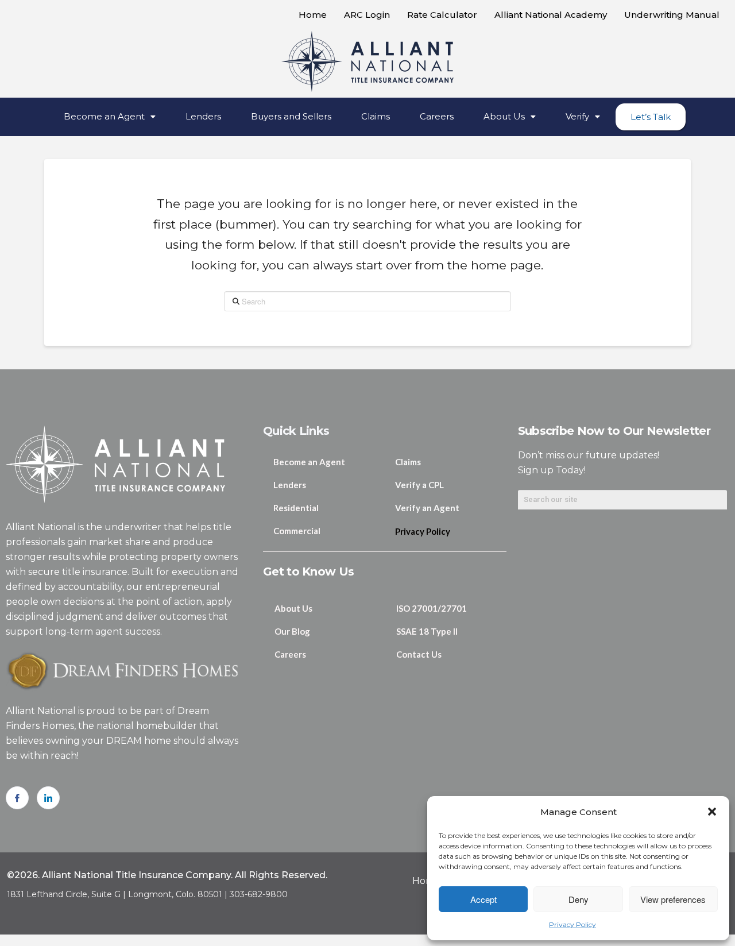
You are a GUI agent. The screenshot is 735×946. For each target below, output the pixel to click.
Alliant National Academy (550, 14)
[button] (712, 811)
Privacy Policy (572, 924)
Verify (577, 116)
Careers (437, 116)
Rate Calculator (442, 14)
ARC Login (367, 14)
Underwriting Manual (671, 14)
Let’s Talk (650, 116)
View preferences (673, 899)
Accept (483, 899)
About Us (504, 116)
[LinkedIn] (48, 797)
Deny (578, 899)
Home (313, 14)
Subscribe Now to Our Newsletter (614, 431)
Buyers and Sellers (291, 116)
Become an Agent (104, 116)
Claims (375, 116)
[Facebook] (17, 797)
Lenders (203, 116)
